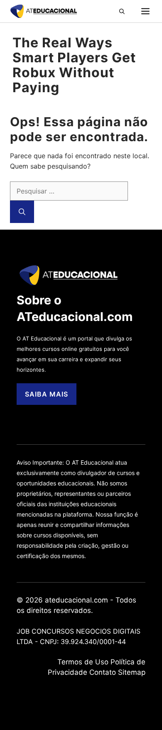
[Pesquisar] (22, 212)
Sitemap (131, 672)
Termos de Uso (82, 662)
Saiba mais (46, 394)
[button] (130, 11)
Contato (102, 672)
